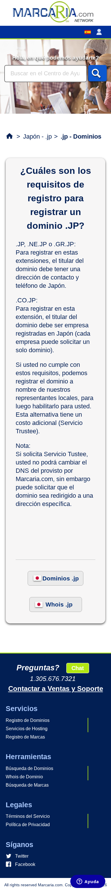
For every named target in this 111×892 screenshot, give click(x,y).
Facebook (25, 864)
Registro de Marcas (25, 737)
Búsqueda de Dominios (29, 768)
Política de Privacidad (28, 824)
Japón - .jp (37, 136)
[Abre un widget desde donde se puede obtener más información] (87, 882)
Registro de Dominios (28, 720)
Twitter (21, 856)
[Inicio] (55, 11)
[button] (100, 32)
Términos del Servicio (28, 816)
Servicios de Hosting (27, 728)
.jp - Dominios (81, 136)
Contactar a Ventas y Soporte (55, 688)
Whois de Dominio (24, 776)
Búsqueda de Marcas (27, 785)
